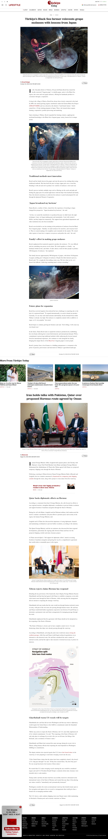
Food (63, 827)
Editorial (94, 823)
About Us (25, 835)
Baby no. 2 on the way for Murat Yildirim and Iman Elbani (10, 384)
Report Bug (61, 835)
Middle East (34, 823)
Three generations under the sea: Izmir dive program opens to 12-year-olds (67, 384)
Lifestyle (2, 387)
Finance (54, 821)
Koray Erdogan (26, 82)
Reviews (75, 829)
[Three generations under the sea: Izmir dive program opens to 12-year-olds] (68, 372)
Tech (53, 827)
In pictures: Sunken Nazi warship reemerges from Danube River (93, 384)
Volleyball (84, 823)
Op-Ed (93, 821)
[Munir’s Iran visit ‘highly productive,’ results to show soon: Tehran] (71, 486)
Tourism (54, 825)
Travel (63, 825)
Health (63, 821)
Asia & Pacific (45, 823)
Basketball (84, 821)
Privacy (47, 835)
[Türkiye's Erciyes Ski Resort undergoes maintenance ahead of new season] (40, 372)
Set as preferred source (90, 5)
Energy (54, 823)
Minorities (24, 827)
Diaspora (24, 825)
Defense (24, 821)
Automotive (55, 829)
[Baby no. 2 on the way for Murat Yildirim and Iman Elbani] (13, 372)
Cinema (74, 821)
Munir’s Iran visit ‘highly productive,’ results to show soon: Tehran (46, 486)
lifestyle (14, 5)
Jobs (43, 835)
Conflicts (44, 825)
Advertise (52, 835)
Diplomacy (25, 823)
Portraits (75, 827)
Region (34, 489)
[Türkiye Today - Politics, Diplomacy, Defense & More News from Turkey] (54, 4)
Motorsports (85, 825)
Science (64, 829)
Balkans (34, 825)
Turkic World (35, 821)
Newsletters (31, 835)
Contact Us (39, 835)
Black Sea (51, 341)
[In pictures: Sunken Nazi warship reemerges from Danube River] (95, 372)
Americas (44, 821)
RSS (57, 835)
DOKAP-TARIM (34, 106)
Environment (65, 823)
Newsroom (25, 455)
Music (74, 823)
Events (74, 825)
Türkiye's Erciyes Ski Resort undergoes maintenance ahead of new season (40, 384)
